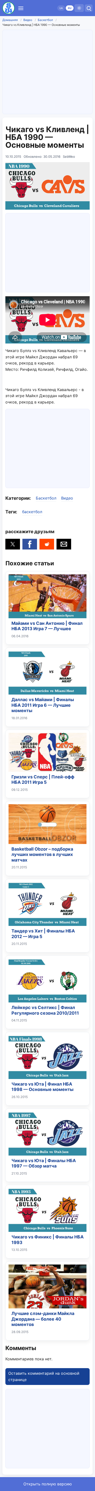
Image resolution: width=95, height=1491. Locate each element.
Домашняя (10, 20)
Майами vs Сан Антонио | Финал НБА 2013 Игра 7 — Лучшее (47, 626)
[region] (47, 251)
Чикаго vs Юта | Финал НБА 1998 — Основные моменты (42, 1086)
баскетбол (32, 511)
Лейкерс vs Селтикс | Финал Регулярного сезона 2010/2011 (45, 1010)
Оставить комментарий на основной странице (43, 1376)
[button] (12, 544)
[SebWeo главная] (8, 8)
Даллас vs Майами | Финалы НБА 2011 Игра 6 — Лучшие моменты (42, 705)
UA (61, 8)
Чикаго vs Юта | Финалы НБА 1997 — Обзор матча (43, 1163)
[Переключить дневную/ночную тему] (79, 8)
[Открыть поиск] (89, 8)
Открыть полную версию (47, 1483)
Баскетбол (45, 20)
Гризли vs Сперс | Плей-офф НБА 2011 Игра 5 (42, 779)
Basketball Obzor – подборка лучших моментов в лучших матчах (42, 854)
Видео (27, 20)
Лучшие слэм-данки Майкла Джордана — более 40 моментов (42, 1319)
